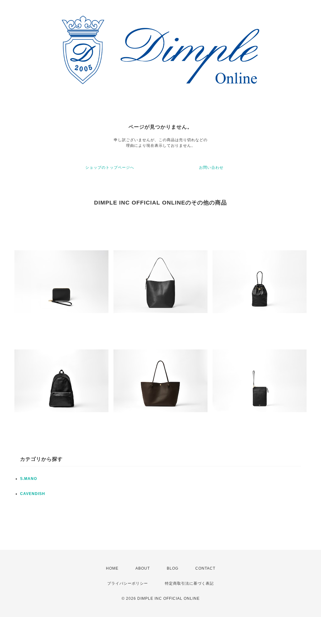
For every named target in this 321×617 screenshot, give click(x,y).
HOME (112, 568)
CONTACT (205, 568)
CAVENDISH (32, 494)
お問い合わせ (211, 167)
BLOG (172, 568)
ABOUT (142, 568)
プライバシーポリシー (127, 583)
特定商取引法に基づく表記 (189, 583)
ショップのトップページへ (109, 167)
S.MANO (28, 478)
